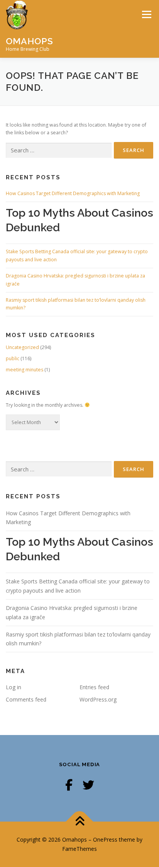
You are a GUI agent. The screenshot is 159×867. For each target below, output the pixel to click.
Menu (146, 14)
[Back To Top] (79, 821)
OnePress (105, 839)
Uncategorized (22, 347)
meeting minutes (24, 369)
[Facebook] (69, 785)
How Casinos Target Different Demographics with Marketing (73, 193)
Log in (13, 687)
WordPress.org (98, 699)
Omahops (29, 40)
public (12, 358)
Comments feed (26, 699)
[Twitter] (88, 785)
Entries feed (94, 687)
